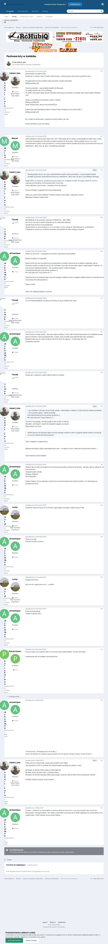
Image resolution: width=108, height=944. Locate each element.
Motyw (52, 922)
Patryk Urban (15, 651)
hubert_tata (21, 62)
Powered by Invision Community (54, 927)
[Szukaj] (101, 11)
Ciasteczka (61, 922)
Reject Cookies (31, 940)
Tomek (15, 219)
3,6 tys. (16, 91)
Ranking (39, 16)
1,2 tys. (16, 271)
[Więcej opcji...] (101, 71)
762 (15, 670)
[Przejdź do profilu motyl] (15, 514)
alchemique (14, 253)
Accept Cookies (15, 940)
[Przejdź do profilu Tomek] (15, 227)
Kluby (6, 16)
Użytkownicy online (26, 16)
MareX (15, 138)
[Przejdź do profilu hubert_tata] (8, 63)
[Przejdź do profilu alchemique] (15, 260)
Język (44, 922)
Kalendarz (35, 11)
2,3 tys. (16, 157)
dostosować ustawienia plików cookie (85, 935)
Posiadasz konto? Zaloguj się (54, 4)
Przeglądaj (10, 11)
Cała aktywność (23, 11)
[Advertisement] (54, 132)
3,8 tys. (16, 525)
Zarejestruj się (75, 4)
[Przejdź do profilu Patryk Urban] (15, 659)
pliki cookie (32, 935)
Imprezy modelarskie (33, 64)
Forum (14, 16)
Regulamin (49, 16)
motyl (15, 507)
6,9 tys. (16, 238)
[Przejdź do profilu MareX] (15, 145)
